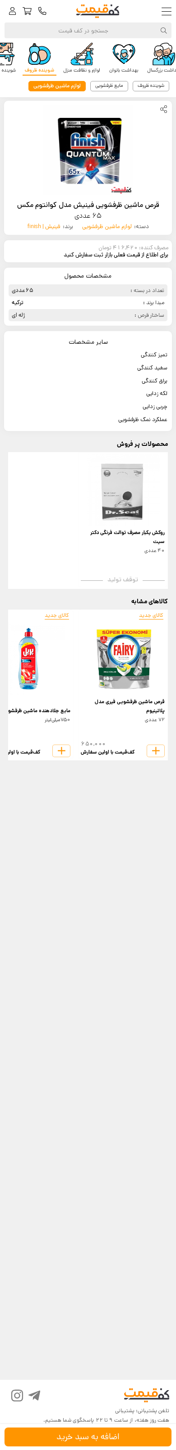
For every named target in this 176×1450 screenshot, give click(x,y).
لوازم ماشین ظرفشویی (107, 226)
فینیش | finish (44, 226)
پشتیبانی (124, 1410)
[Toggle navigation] (168, 11)
